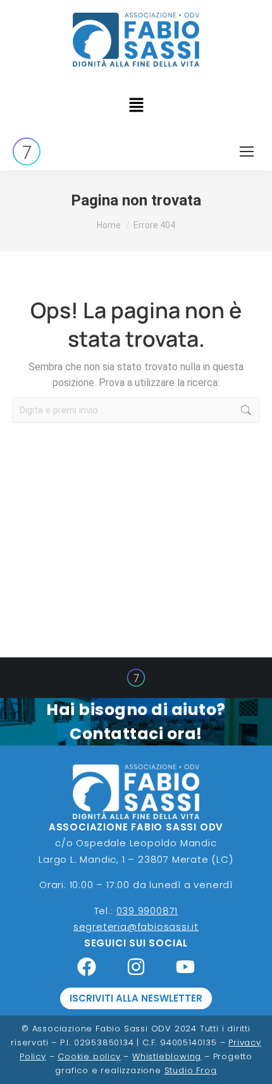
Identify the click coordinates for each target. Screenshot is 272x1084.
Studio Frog (190, 1070)
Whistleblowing (166, 1056)
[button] (136, 106)
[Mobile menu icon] (246, 151)
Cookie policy (89, 1056)
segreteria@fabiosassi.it (136, 926)
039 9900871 (147, 910)
